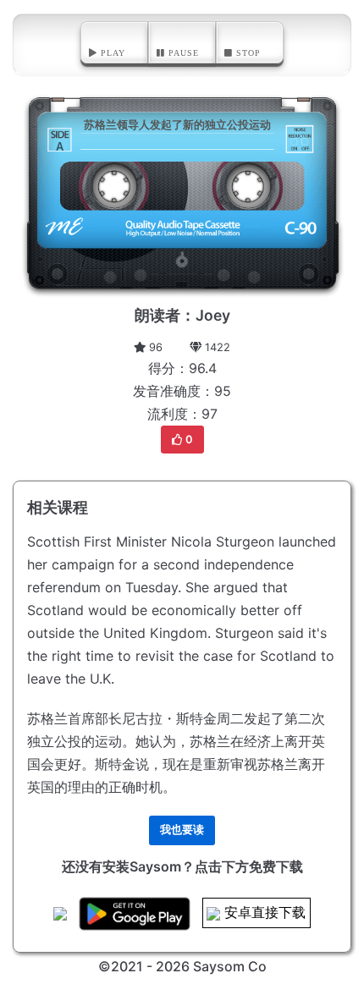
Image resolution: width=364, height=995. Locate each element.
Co (257, 966)
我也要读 (182, 829)
